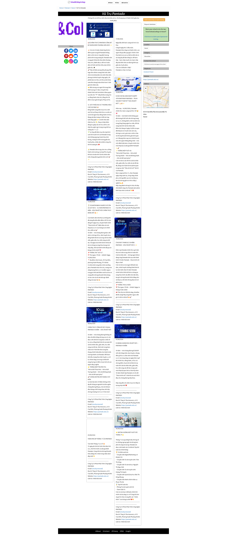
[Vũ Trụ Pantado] (157, 97)
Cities (117, 2)
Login (128, 531)
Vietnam (67, 8)
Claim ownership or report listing (154, 20)
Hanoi (73, 8)
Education (147, 56)
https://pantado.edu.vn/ (101, 179)
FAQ (122, 531)
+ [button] (145, 88)
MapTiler (153, 107)
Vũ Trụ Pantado (157, 101)
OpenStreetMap (159, 107)
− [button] (145, 91)
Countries (125, 2)
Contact (107, 531)
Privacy (115, 531)
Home (111, 2)
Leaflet (147, 107)
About (98, 531)
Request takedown (150, 24)
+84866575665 (148, 72)
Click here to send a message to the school (155, 64)
